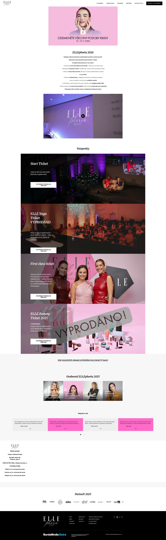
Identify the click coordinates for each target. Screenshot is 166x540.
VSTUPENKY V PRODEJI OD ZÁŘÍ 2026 (43, 250)
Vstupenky (99, 3)
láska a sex (72, 523)
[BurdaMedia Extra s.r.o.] (54, 536)
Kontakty (81, 521)
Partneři (128, 3)
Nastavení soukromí (94, 519)
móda (70, 516)
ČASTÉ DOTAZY (139, 3)
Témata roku (110, 3)
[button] (80, 434)
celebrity (71, 521)
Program (120, 3)
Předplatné (82, 516)
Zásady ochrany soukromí (95, 516)
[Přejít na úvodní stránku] (7, 3)
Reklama (81, 519)
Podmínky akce (92, 523)
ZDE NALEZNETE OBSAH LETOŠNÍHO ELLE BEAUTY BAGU (83, 360)
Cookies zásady (93, 521)
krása (70, 519)
